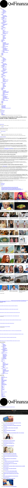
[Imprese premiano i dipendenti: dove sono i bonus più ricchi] (14, 474)
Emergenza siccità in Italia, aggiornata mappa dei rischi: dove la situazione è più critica (11, 189)
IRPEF (2, 386)
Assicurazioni (4, 42)
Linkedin (2, 126)
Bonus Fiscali (4, 12)
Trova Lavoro (4, 15)
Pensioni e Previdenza (5, 46)
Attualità (2, 53)
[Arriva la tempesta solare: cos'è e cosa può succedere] (14, 462)
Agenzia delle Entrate (3, 380)
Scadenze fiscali (3, 106)
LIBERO (1, 411)
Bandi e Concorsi (5, 354)
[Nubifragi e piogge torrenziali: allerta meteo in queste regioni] (14, 472)
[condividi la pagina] (0, 132)
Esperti (2, 54)
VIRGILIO (3, 411)
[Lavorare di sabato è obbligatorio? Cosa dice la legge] (14, 450)
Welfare (2, 382)
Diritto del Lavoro (5, 16)
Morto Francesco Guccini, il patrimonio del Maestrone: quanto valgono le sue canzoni (10, 340)
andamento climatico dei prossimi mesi (8, 148)
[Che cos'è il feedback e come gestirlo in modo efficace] (14, 467)
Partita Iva (4, 45)
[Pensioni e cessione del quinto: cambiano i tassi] (14, 477)
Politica (2, 26)
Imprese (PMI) (4, 11)
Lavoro (2, 14)
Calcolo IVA (4, 47)
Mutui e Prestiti (4, 18)
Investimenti (4, 10)
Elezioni (4, 27)
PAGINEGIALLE (5, 411)
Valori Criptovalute (5, 49)
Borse (2, 34)
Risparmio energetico (5, 81)
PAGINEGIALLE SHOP (9, 411)
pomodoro (1, 136)
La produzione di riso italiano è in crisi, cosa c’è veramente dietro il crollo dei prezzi (11, 188)
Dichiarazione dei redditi (4, 377)
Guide (2, 41)
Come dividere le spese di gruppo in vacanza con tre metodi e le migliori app (9, 305)
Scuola (2, 379)
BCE (2, 388)
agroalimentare (4, 136)
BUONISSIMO (26, 411)
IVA (1, 385)
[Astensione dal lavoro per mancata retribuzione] (14, 437)
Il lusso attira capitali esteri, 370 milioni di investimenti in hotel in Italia (8, 337)
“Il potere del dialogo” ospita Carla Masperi (5, 326)
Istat (1, 390)
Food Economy (3, 114)
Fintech (4, 51)
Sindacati (2, 387)
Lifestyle (2, 19)
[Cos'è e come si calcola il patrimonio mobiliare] (14, 469)
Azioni (3, 36)
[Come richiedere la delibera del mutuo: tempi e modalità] (14, 426)
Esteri (2, 28)
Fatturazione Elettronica (5, 44)
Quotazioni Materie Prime (6, 50)
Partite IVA (4, 357)
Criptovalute (2, 389)
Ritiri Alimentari (5, 24)
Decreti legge (3, 376)
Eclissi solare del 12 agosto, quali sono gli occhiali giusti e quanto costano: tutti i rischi (10, 312)
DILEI (19, 411)
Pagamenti (2, 378)
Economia (2, 9)
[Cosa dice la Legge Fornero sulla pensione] (14, 444)
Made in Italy (3, 383)
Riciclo (4, 32)
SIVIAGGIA (21, 411)
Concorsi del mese (3, 107)
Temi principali (3, 395)
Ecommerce (2, 381)
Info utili (2, 23)
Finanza (4, 344)
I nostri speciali (3, 40)
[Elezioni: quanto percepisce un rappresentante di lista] (14, 482)
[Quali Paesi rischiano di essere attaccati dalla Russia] (14, 457)
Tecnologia (2, 366)
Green (2, 29)
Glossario (2, 39)
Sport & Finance (3, 22)
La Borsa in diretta (3, 105)
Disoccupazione (5, 356)
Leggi (3, 13)
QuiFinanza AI (3, 17)
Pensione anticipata (5, 352)
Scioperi (4, 25)
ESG (3, 30)
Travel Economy (5, 21)
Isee (1, 392)
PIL (1, 391)
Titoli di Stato (4, 37)
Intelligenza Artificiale (5, 52)
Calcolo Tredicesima (5, 48)
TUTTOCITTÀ (18, 411)
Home (2, 113)
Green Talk (4, 31)
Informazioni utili (3, 349)
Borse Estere (4, 38)
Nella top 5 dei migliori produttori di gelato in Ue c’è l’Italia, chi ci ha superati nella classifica (10, 330)
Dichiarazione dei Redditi (6, 43)
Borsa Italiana (4, 83)
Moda (3, 20)
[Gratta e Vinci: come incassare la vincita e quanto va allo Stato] (14, 419)
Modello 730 (2, 394)
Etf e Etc (4, 35)
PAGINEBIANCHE (14, 411)
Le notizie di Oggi (3, 396)
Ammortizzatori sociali (4, 384)
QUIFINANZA (24, 411)
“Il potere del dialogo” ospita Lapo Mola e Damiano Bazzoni (7, 323)
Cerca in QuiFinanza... (2, 406)
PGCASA (12, 411)
